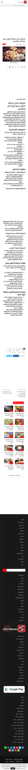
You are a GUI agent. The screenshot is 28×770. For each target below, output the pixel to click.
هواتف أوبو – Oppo (19, 717)
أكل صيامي (21, 528)
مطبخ (22, 519)
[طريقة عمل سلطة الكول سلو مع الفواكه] (8, 448)
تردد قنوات (21, 673)
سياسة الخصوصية (9, 759)
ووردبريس (21, 705)
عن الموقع (12, 761)
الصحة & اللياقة (20, 586)
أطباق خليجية (20, 533)
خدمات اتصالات (20, 656)
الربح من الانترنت (20, 636)
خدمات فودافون (20, 650)
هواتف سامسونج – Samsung (17, 725)
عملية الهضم (18, 350)
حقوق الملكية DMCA (18, 759)
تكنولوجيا (21, 642)
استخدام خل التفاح (19, 348)
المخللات (21, 536)
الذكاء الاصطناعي (20, 708)
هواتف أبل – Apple (19, 714)
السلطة (10, 348)
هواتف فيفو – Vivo (19, 731)
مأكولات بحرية (20, 522)
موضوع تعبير (20, 620)
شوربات (21, 550)
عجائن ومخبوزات (20, 553)
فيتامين (23, 352)
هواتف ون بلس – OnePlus (18, 742)
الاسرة (22, 578)
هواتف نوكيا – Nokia (19, 734)
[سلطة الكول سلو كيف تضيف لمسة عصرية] (19, 435)
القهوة (22, 600)
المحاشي (21, 531)
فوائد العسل (21, 678)
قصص (22, 564)
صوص (22, 545)
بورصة (22, 664)
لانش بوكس (20, 559)
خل (6, 348)
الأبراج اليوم (21, 658)
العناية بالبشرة (20, 592)
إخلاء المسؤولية (19, 761)
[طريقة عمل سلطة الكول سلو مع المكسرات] (8, 422)
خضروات (21, 675)
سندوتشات (21, 542)
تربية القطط (21, 612)
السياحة (21, 606)
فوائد (13, 350)
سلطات (4, 44)
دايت (22, 615)
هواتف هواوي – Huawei (18, 736)
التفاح (13, 348)
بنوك (22, 661)
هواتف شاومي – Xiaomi (18, 728)
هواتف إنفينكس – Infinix (18, 719)
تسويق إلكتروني (20, 711)
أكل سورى (21, 525)
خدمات (22, 644)
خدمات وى (21, 653)
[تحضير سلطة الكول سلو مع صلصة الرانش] (8, 435)
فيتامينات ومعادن (20, 681)
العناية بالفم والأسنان (19, 598)
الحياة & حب (21, 584)
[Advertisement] (14, 22)
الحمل (22, 581)
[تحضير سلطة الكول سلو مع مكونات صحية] (19, 409)
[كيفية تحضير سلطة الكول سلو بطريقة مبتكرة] (8, 409)
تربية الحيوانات (20, 609)
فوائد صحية (9, 350)
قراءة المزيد (7, 768)
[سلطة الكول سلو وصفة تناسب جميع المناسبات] (19, 448)
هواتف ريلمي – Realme (18, 722)
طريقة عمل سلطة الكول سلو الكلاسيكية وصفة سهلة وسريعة (21, 394)
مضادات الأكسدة (13, 352)
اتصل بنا (7, 761)
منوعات (21, 617)
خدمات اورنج (21, 647)
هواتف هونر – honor (19, 739)
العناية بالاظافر (20, 589)
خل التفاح (23, 350)
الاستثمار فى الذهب (19, 639)
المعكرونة (21, 539)
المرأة (22, 603)
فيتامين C (19, 352)
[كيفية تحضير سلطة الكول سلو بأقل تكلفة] (19, 461)
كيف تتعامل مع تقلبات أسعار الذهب (7, 392)
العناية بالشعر (20, 595)
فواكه (22, 562)
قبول (13, 768)
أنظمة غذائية (21, 575)
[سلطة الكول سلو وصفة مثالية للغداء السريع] (19, 422)
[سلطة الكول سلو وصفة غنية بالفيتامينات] (8, 461)
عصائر (22, 556)
